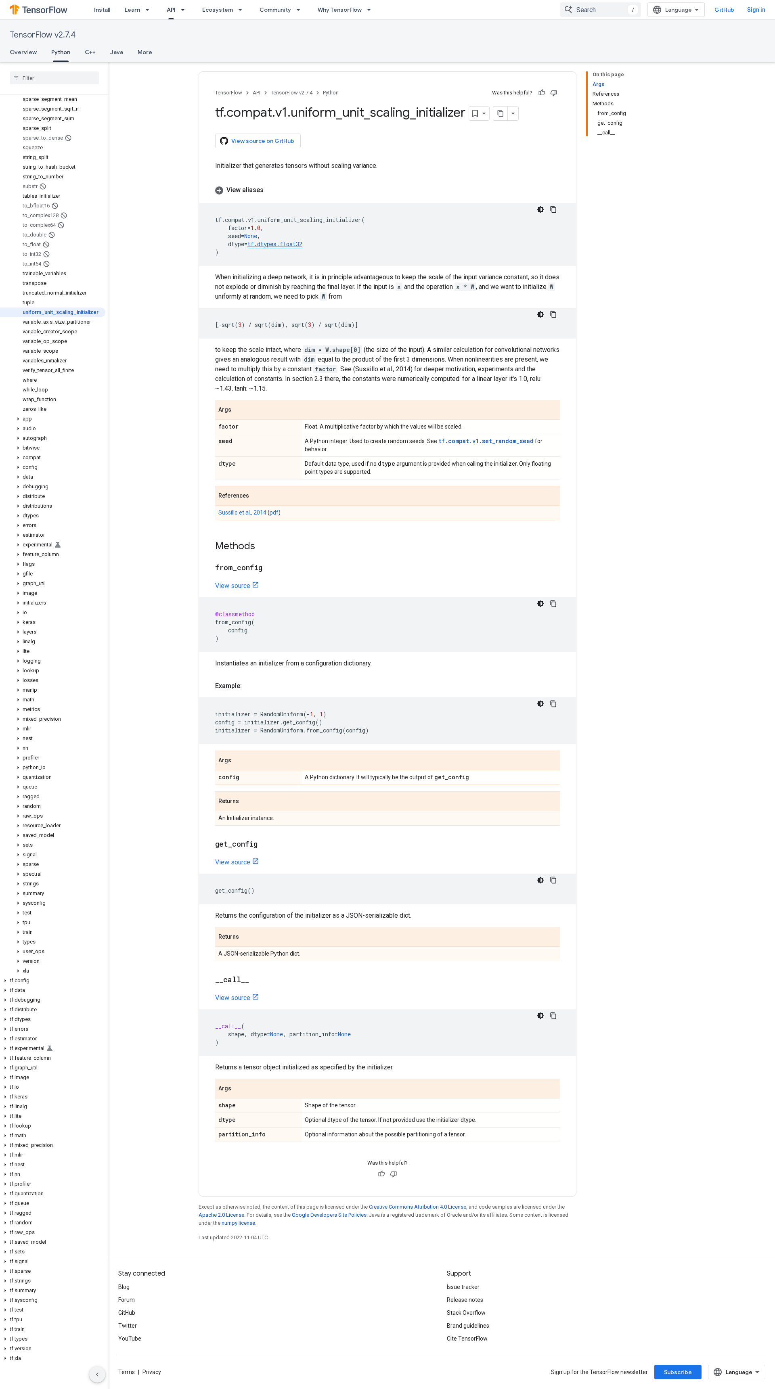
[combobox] (600, 9)
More (145, 52)
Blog (124, 1287)
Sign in (756, 9)
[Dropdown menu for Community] (300, 9)
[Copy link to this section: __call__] (257, 980)
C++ (90, 52)
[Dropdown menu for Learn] (149, 9)
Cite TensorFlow (467, 1338)
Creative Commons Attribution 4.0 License (417, 1207)
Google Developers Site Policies (329, 1215)
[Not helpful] (554, 93)
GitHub (724, 9)
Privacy (151, 1372)
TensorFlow (228, 93)
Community (275, 9)
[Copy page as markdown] (500, 113)
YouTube (129, 1338)
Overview (23, 52)
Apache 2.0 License (221, 1215)
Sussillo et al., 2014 (242, 512)
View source (232, 586)
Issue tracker (463, 1287)
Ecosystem (217, 9)
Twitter (127, 1325)
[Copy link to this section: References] (257, 496)
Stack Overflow (466, 1313)
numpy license (238, 1223)
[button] (52, 419)
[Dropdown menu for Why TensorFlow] (371, 9)
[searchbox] (54, 77)
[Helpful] (542, 93)
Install (102, 9)
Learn (132, 9)
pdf (274, 512)
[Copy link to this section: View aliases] (272, 190)
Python (60, 52)
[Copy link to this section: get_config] (266, 844)
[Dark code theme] (540, 209)
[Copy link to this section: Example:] (250, 686)
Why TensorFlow (340, 9)
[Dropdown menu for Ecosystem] (242, 9)
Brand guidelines (468, 1325)
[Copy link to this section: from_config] (270, 568)
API (171, 9)
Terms (126, 1372)
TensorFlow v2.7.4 (42, 35)
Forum (126, 1300)
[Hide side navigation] (97, 1374)
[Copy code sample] (553, 209)
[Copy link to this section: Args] (239, 410)
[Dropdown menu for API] (185, 9)
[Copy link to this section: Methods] (263, 547)
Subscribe (678, 1372)
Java (116, 52)
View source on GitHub (262, 140)
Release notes (465, 1300)
